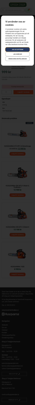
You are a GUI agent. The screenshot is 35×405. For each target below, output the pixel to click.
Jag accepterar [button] (17, 49)
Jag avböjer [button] (17, 54)
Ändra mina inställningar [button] (17, 59)
